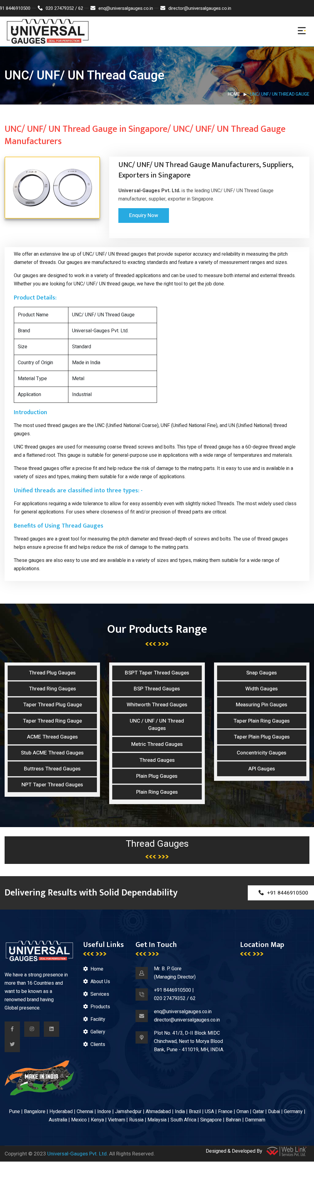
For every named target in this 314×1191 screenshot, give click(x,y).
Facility (97, 1019)
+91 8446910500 (172, 990)
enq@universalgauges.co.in (125, 8)
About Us (100, 981)
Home (234, 94)
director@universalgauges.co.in (199, 8)
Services (99, 994)
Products (100, 1006)
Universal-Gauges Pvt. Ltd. (77, 1154)
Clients (97, 1044)
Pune (14, 1111)
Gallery (97, 1032)
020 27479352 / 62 (64, 8)
